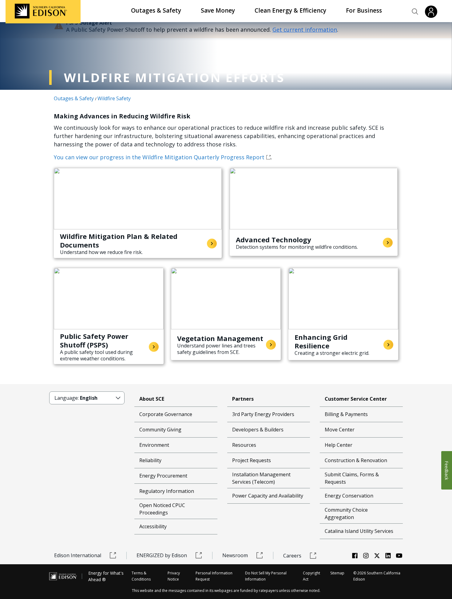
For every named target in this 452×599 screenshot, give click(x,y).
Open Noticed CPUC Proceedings (162, 509)
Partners (243, 398)
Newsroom (235, 555)
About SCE (151, 398)
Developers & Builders (257, 429)
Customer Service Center (356, 398)
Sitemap (337, 573)
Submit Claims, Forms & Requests (352, 478)
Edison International (77, 555)
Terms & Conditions (141, 576)
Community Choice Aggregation (346, 513)
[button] (415, 11)
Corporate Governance (165, 414)
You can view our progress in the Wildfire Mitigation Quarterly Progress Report (159, 157)
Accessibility (153, 526)
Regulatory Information (166, 491)
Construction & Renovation (356, 460)
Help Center (338, 445)
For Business (364, 10)
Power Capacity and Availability (267, 495)
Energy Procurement (163, 475)
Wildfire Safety (114, 98)
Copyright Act (311, 576)
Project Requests (251, 460)
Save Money (218, 10)
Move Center (340, 429)
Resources (244, 445)
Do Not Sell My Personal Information (266, 576)
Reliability (150, 460)
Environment (154, 445)
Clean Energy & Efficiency (290, 10)
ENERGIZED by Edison (162, 555)
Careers (292, 555)
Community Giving (160, 429)
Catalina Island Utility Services (359, 531)
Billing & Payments (346, 414)
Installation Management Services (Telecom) (261, 478)
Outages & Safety (156, 10)
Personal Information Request (214, 576)
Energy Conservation (349, 495)
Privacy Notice (174, 576)
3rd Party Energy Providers (263, 414)
